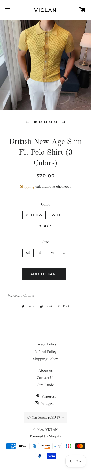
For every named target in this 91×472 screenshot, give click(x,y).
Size (45, 242)
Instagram (48, 403)
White (58, 215)
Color (45, 204)
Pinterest (48, 396)
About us (46, 370)
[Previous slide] (27, 122)
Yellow (34, 215)
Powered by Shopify (45, 436)
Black (45, 226)
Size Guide (45, 385)
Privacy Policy (45, 344)
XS (28, 253)
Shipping (27, 186)
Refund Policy (46, 351)
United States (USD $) (43, 417)
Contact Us (45, 377)
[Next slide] (63, 122)
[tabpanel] (45, 64)
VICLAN (45, 10)
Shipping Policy (45, 359)
